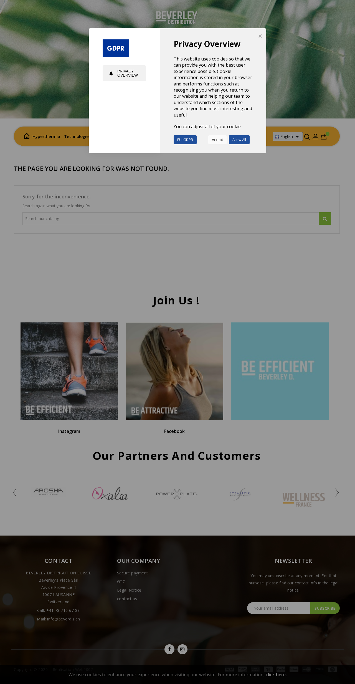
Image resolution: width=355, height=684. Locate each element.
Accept (217, 139)
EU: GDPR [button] (185, 139)
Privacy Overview (123, 73)
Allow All (239, 139)
